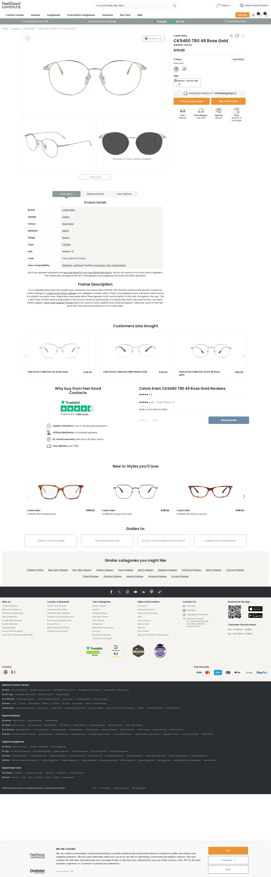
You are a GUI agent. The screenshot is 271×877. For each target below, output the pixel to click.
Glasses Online (35, 570)
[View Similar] (237, 36)
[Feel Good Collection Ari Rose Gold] (59, 334)
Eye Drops (18, 773)
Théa (24, 777)
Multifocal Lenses (46, 694)
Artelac (57, 777)
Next (155, 420)
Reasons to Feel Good (11, 609)
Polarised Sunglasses (41, 751)
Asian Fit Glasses (160, 729)
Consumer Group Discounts (59, 620)
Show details (62, 871)
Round (65, 237)
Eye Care (125, 15)
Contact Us (142, 606)
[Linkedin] (143, 592)
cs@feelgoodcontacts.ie (197, 614)
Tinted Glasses (91, 576)
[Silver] (184, 70)
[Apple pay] (255, 609)
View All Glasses (176, 729)
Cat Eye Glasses (235, 570)
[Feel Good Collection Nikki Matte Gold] (135, 334)
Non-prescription (116, 265)
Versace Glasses (157, 576)
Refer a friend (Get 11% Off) (58, 628)
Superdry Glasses (78, 734)
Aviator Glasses (18, 725)
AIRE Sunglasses (163, 760)
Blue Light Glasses (58, 570)
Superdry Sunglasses (108, 760)
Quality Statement (10, 624)
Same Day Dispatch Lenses (48, 699)
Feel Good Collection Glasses (23, 734)
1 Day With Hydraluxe (155, 708)
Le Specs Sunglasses (69, 760)
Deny (228, 869)
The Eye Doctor (68, 777)
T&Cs (94, 788)
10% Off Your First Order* (57, 606)
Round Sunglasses (77, 756)
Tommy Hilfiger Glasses (122, 734)
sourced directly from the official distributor (87, 272)
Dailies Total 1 (56, 708)
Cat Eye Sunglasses (39, 756)
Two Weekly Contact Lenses (89, 690)
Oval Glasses (65, 725)
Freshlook (56, 703)
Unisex (65, 217)
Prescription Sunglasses (81, 15)
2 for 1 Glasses (98, 620)
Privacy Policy (105, 788)
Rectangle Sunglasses (114, 756)
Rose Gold (67, 223)
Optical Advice (144, 620)
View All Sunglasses (199, 756)
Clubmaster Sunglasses (178, 756)
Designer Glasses (167, 570)
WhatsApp (190, 610)
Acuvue (22, 703)
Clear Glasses (125, 570)
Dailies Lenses (34, 703)
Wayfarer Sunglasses (58, 756)
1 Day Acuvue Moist (95, 708)
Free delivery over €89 (35, 21)
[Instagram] (127, 592)
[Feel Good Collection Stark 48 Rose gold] (211, 334)
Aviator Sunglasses (20, 756)
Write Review (229, 420)
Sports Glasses (92, 729)
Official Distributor (9, 617)
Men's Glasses (213, 570)
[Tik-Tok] (160, 592)
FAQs (140, 617)
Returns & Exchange (236, 118)
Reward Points (53, 624)
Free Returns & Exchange (102, 21)
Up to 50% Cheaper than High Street (17, 635)
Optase (48, 777)
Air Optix (66, 703)
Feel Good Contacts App (12, 613)
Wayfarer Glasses (115, 725)
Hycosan (15, 777)
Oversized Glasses (109, 729)
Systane (39, 777)
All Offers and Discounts (57, 631)
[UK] (6, 672)
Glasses (35, 15)
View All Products (173, 708)
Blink (30, 777)
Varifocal (78, 265)
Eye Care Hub (143, 631)
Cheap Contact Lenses (25, 699)
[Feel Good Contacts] (11, 5)
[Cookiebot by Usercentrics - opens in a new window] (37, 871)
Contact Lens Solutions (102, 638)
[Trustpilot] (94, 655)
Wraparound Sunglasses (156, 756)
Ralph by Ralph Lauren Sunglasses (187, 760)
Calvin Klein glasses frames (58, 302)
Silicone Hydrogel (100, 699)
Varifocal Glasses (191, 570)
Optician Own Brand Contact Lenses (153, 635)
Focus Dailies (77, 703)
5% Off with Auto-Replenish (58, 613)
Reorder (242, 15)
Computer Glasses (41, 729)
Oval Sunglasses (95, 756)
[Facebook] (111, 592)
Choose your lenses (191, 101)
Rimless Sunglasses (80, 751)
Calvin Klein (68, 210)
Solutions (107, 15)
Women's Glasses (35, 720)
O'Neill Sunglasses (127, 760)
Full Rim (66, 244)
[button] (26, 497)
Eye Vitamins (62, 773)
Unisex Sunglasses (58, 747)
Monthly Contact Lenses (40, 690)
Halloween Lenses (83, 699)
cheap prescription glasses (61, 293)
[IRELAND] (13, 672)
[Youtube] (135, 592)
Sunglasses (53, 15)
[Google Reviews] (116, 657)
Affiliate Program (138, 788)
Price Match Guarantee (57, 609)
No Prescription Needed (12, 620)
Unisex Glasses (51, 720)
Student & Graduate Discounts (60, 617)
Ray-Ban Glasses (82, 570)
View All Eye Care (77, 773)
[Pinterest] (151, 592)
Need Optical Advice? (257, 5)
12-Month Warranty (235, 21)
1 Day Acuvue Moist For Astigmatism (120, 708)
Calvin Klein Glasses (190, 734)
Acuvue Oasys (42, 708)
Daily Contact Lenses (19, 690)
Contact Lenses (15, 15)
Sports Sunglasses (61, 751)
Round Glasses (50, 725)
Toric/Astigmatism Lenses (25, 694)
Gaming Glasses (113, 576)
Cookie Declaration (121, 788)
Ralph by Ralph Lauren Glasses (147, 734)
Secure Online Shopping (12, 631)
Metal (65, 230)
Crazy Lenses (67, 699)
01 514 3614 (191, 606)
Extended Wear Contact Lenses (116, 690)
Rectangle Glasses (97, 725)
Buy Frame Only (228, 101)
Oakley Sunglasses (89, 760)
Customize (226, 860)
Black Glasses (145, 570)
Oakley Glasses (104, 570)
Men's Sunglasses (20, 747)
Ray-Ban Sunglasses (49, 760)
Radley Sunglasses (146, 760)
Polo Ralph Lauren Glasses (99, 734)
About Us (141, 628)
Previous (143, 420)
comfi (14, 703)
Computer (100, 265)
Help (139, 15)
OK (228, 850)
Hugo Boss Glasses (171, 734)
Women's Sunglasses (39, 747)
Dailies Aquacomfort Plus (75, 708)
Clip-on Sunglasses (99, 751)
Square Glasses (134, 576)
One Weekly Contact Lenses (64, 690)
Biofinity (46, 703)
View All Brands (100, 703)
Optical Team (143, 624)
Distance (67, 265)
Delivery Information (146, 609)
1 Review (188, 45)
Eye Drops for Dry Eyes (101, 635)
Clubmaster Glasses (134, 725)
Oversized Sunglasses (119, 751)
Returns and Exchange (147, 613)
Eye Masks (49, 773)
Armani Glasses (180, 576)
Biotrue (88, 703)
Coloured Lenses (62, 694)
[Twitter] (119, 592)
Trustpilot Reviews (9, 606)
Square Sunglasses (134, 756)
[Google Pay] (255, 615)
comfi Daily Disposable (25, 708)
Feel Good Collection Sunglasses (25, 760)
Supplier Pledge (8, 628)
